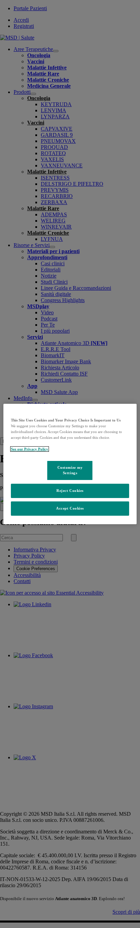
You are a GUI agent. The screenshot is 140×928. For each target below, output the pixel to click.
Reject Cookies (70, 490)
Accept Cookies (70, 508)
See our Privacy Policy (29, 449)
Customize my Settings (70, 470)
